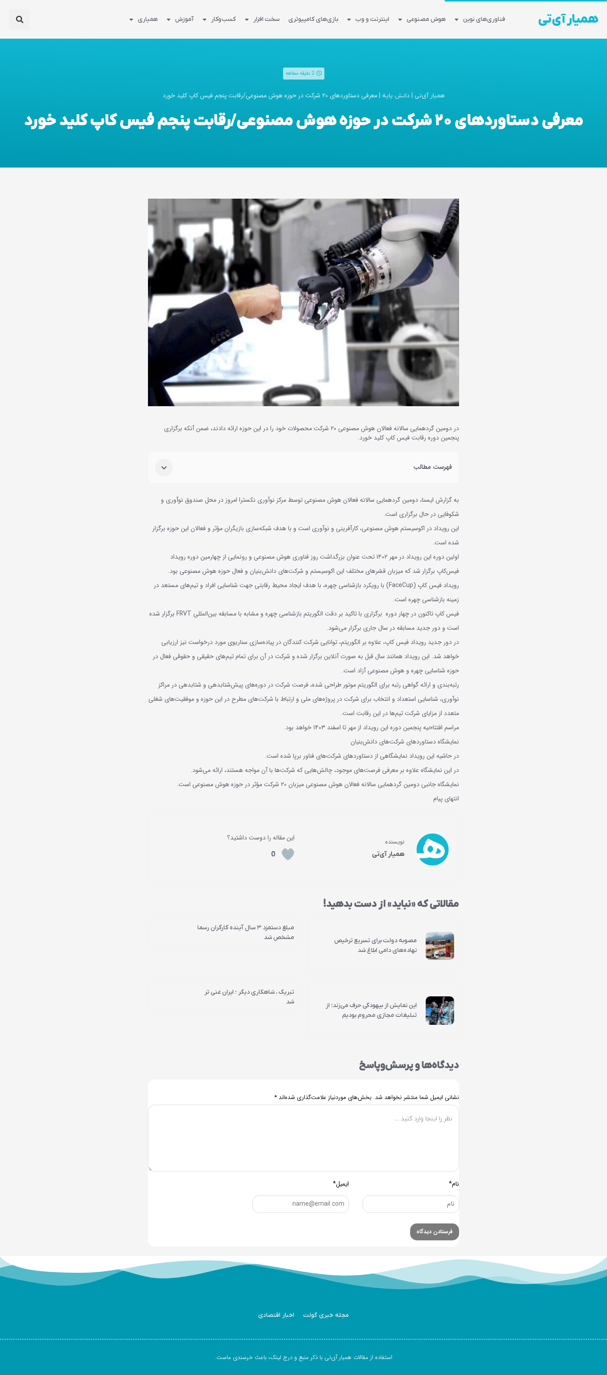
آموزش (184, 19)
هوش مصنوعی (426, 19)
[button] (19, 19)
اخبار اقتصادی (276, 1315)
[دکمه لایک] (288, 854)
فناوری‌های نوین (484, 19)
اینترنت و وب (372, 19)
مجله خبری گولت (326, 1315)
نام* (454, 1184)
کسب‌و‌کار (223, 19)
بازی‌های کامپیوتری (313, 19)
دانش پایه (396, 96)
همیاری (148, 19)
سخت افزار (266, 19)
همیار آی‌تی (568, 20)
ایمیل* (341, 1184)
